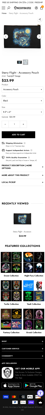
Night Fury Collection (33, 275)
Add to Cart (18, 134)
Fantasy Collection (11, 332)
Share (40, 19)
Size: (4, 107)
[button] (8, 8)
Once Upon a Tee (15, 407)
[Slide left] (5, 36)
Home (4, 13)
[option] (22, 36)
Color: (4, 96)
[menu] (3, 8)
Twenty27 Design (13, 76)
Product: (5, 84)
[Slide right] (39, 36)
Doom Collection (11, 275)
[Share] (40, 19)
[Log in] (36, 8)
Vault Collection (34, 304)
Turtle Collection (11, 304)
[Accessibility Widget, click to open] (40, 393)
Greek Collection (33, 332)
